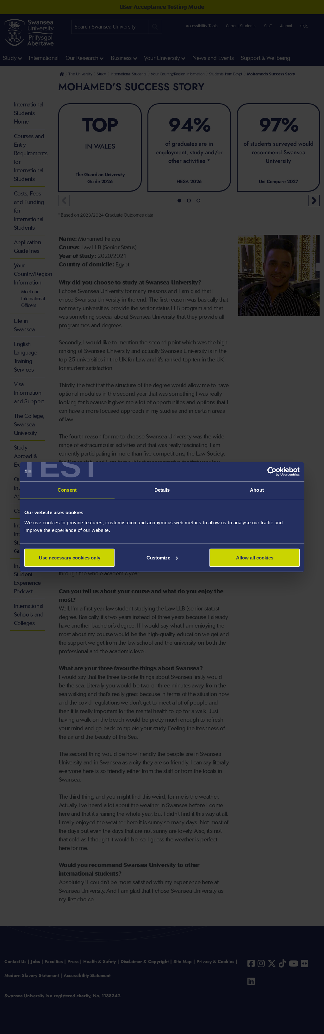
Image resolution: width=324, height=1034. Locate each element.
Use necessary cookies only (69, 557)
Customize (158, 557)
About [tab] (257, 490)
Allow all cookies (254, 557)
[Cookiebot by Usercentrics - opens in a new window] (272, 471)
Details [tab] (162, 490)
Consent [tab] (67, 490)
